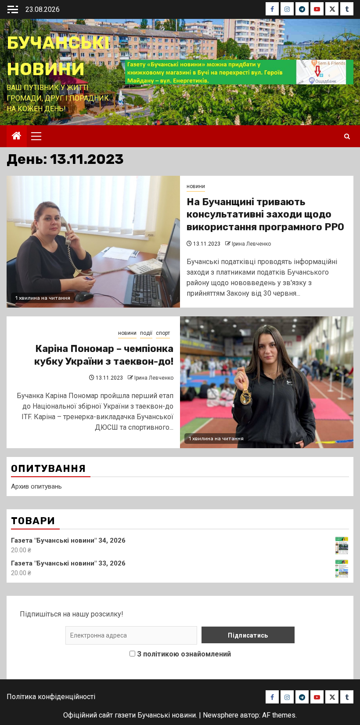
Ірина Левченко (251, 244)
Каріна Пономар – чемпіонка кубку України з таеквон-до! (103, 355)
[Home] (17, 136)
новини (196, 186)
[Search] (347, 136)
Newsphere (220, 715)
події (146, 333)
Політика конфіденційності (51, 696)
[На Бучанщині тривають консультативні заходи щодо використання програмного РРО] (93, 242)
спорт (163, 333)
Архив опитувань (36, 486)
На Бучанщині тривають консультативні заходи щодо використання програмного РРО (265, 214)
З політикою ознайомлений (184, 654)
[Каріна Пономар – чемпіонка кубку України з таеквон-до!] (266, 382)
